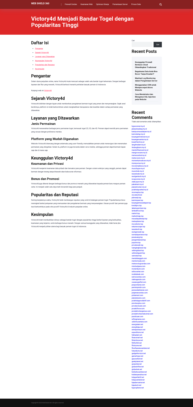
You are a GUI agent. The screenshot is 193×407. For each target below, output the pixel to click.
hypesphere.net (138, 388)
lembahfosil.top (138, 211)
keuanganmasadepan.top (141, 203)
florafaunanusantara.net (141, 348)
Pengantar (39, 49)
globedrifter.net (138, 367)
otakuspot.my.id (138, 182)
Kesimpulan (39, 69)
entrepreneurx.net (138, 330)
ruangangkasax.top (139, 248)
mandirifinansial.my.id (140, 150)
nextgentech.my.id (139, 176)
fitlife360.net (137, 343)
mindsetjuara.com (138, 266)
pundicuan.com (137, 316)
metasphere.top (138, 221)
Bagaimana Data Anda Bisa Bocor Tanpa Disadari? (146, 72)
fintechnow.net (137, 340)
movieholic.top (137, 224)
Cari (133, 40)
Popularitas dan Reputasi (45, 65)
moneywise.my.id (138, 163)
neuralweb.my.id (138, 174)
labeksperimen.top (139, 208)
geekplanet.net (137, 361)
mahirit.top (136, 213)
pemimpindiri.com (139, 287)
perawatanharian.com (140, 290)
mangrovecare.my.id (139, 153)
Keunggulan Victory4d (43, 61)
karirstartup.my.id (138, 134)
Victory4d (48, 90)
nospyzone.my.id (138, 179)
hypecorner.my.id (138, 126)
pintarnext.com (137, 295)
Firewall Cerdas (71, 4)
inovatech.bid (137, 195)
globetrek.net (137, 369)
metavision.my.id (138, 158)
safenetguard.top (138, 253)
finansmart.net (137, 338)
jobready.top (136, 198)
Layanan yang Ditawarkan (45, 57)
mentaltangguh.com (139, 258)
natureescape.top (138, 227)
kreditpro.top (137, 205)
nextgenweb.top (138, 232)
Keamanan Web (87, 4)
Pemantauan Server (120, 4)
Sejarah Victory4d (42, 53)
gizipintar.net (137, 364)
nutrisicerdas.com (139, 277)
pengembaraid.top (139, 240)
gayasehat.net (137, 359)
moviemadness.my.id (140, 166)
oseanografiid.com (139, 282)
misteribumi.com (138, 269)
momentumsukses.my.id (141, 160)
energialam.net (137, 324)
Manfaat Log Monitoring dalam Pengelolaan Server (146, 79)
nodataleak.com (138, 274)
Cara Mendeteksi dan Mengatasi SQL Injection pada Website (145, 96)
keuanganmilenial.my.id (140, 137)
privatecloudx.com (139, 306)
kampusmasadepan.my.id (141, 131)
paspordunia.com (138, 285)
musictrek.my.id (138, 171)
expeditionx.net (138, 332)
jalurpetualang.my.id (139, 129)
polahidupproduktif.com (141, 301)
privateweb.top (137, 245)
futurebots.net (137, 351)
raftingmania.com (138, 319)
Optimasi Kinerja (102, 4)
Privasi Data (136, 4)
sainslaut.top (137, 256)
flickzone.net (137, 345)
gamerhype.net (137, 356)
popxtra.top (136, 242)
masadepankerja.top (139, 219)
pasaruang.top (137, 237)
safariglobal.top (138, 250)
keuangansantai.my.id (140, 139)
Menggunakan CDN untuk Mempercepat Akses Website (145, 87)
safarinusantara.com (139, 322)
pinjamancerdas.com (140, 293)
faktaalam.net (137, 335)
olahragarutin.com (138, 279)
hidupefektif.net (138, 377)
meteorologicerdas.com (141, 264)
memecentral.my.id (139, 155)
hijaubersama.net (138, 382)
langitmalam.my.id (138, 145)
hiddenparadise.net (139, 375)
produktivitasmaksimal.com (142, 314)
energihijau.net (137, 327)
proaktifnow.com (138, 309)
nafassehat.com (138, 271)
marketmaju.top (138, 216)
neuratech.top (137, 229)
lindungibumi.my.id (139, 147)
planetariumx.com (138, 298)
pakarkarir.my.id (138, 184)
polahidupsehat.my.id (140, 190)
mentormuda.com (138, 261)
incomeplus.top (138, 192)
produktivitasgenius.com (141, 311)
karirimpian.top (137, 200)
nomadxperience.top (140, 235)
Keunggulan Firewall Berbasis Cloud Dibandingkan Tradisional (145, 64)
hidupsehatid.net (138, 380)
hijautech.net (136, 385)
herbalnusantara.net (139, 372)
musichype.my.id (138, 168)
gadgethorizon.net (139, 353)
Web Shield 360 (40, 3)
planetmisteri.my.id (139, 187)
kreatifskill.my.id (138, 142)
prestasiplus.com (138, 303)
